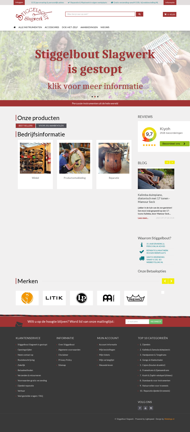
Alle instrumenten (30, 27)
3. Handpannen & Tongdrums (153, 355)
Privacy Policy (65, 360)
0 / (171, 14)
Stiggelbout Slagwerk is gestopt (32, 345)
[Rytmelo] (162, 292)
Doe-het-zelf (70, 27)
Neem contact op (25, 355)
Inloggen (19, 2)
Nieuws (105, 27)
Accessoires (52, 27)
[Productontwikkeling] (74, 158)
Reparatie (114, 177)
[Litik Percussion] (54, 298)
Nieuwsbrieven (106, 365)
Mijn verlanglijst (106, 360)
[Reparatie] (113, 158)
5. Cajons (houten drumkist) (152, 365)
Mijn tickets (104, 355)
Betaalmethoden (25, 370)
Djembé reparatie (26, 386)
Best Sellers (26, 125)
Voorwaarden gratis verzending (32, 381)
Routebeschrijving (26, 360)
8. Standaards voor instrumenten (155, 381)
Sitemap (62, 365)
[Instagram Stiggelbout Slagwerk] (151, 408)
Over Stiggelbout (66, 345)
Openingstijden (25, 350)
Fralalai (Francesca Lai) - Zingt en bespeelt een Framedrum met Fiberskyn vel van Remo (154, 200)
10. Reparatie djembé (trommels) (155, 391)
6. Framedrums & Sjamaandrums (154, 370)
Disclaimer (63, 355)
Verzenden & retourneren (29, 375)
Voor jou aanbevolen (51, 125)
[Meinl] (108, 298)
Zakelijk (21, 365)
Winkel (35, 177)
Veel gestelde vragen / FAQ (30, 396)
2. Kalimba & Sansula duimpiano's (155, 350)
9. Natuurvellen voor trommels (154, 386)
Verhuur (21, 391)
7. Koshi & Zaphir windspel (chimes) (156, 375)
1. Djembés (145, 345)
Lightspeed (149, 419)
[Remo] (135, 298)
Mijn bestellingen (107, 350)
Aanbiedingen (89, 27)
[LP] (81, 298)
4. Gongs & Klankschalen (151, 360)
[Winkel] (35, 158)
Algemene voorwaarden (69, 350)
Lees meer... (143, 218)
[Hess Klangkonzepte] (27, 298)
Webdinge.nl (169, 419)
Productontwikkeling (75, 177)
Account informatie (108, 345)
